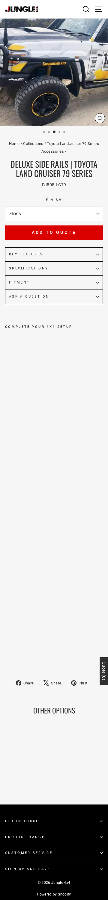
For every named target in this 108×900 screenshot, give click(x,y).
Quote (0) (103, 670)
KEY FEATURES (26, 254)
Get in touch (22, 821)
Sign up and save (27, 869)
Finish (54, 200)
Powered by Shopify (54, 894)
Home (14, 143)
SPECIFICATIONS (28, 268)
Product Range (25, 837)
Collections (33, 143)
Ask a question (29, 297)
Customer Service (28, 853)
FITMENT (19, 282)
